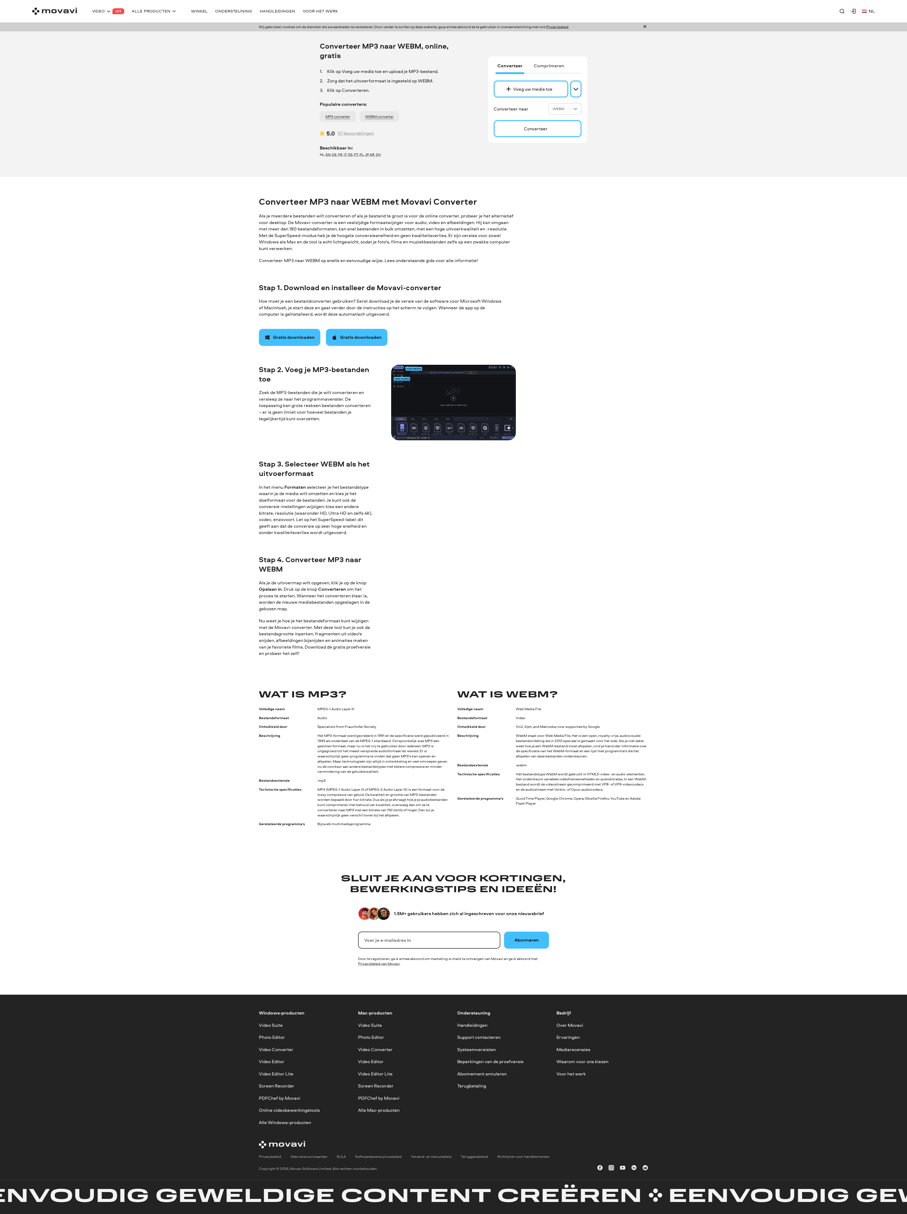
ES (350, 154)
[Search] (842, 11)
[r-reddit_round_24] (645, 1168)
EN (328, 154)
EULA (341, 1156)
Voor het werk (571, 1074)
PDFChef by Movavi (279, 1098)
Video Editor (271, 1061)
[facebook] (600, 1168)
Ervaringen (568, 1037)
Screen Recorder (276, 1086)
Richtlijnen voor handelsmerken (523, 1156)
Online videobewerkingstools (289, 1110)
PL (361, 154)
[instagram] (611, 1168)
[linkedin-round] (634, 1168)
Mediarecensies (573, 1049)
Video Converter (276, 1049)
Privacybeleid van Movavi (379, 963)
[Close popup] (645, 27)
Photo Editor (272, 1037)
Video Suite (271, 1025)
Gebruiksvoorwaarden (309, 1156)
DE (334, 154)
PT (356, 154)
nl (872, 11)
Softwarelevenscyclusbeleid (378, 1156)
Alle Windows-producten (285, 1122)
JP (366, 154)
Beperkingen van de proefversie (490, 1061)
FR (340, 154)
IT (345, 154)
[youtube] (622, 1168)
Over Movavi (569, 1025)
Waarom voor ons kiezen (582, 1061)
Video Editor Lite (276, 1074)
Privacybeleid (557, 26)
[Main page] (54, 11)
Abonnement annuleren (482, 1074)
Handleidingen (472, 1025)
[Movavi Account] (853, 11)
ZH (378, 154)
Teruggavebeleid (474, 1156)
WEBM (558, 108)
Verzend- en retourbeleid (431, 1156)
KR (372, 154)
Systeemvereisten (476, 1049)
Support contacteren (479, 1037)
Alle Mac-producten (379, 1110)
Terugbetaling (471, 1086)
